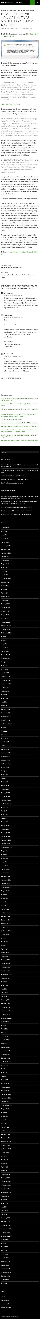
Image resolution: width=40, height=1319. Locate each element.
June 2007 (4, 1247)
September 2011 (6, 1061)
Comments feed (6, 1304)
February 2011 (5, 1087)
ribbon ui (16, 252)
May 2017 (4, 818)
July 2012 (4, 1025)
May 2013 (4, 989)
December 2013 (6, 963)
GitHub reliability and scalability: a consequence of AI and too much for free (20, 497)
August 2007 (5, 1239)
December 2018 (6, 753)
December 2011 (6, 1051)
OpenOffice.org (6, 104)
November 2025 (6, 553)
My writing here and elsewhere (21, 507)
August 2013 (5, 978)
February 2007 (5, 1261)
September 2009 (6, 1149)
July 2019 (4, 727)
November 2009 (6, 1141)
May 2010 (4, 1120)
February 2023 (5, 622)
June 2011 (4, 1072)
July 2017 (4, 811)
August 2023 (5, 615)
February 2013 (5, 1000)
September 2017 (6, 804)
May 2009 (4, 1163)
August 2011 (5, 1065)
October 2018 (5, 760)
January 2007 (5, 1265)
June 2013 (4, 985)
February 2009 (5, 1174)
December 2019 (6, 713)
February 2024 (5, 600)
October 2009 (5, 1145)
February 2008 (5, 1218)
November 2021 (6, 658)
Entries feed (5, 1300)
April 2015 (4, 905)
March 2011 (5, 1083)
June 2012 (4, 1029)
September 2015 (6, 887)
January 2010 (5, 1134)
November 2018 (6, 756)
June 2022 (4, 640)
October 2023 (5, 611)
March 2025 (5, 575)
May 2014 (4, 945)
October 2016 (5, 843)
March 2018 (5, 785)
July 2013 (4, 982)
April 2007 (4, 1254)
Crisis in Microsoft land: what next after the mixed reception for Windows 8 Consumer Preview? (19, 430)
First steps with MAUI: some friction (12, 476)
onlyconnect (18, 28)
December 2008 (6, 1181)
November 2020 (6, 684)
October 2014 (5, 927)
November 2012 (6, 1011)
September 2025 (6, 560)
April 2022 (4, 647)
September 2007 (6, 1236)
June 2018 (4, 774)
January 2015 (5, 916)
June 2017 (4, 814)
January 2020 (5, 709)
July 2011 (4, 1069)
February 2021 (5, 676)
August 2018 (5, 767)
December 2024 (6, 578)
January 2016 (5, 876)
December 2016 (6, 836)
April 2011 (4, 1080)
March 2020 (5, 705)
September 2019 (6, 724)
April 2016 (4, 865)
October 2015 (5, 883)
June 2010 (4, 1116)
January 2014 (5, 960)
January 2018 (5, 793)
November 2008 (6, 1185)
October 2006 (5, 1276)
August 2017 (5, 807)
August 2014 (5, 934)
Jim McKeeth (8, 293)
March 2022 (5, 651)
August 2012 (5, 1022)
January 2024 (5, 604)
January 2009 (5, 1178)
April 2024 (4, 593)
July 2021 (4, 662)
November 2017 (6, 800)
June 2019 (4, 731)
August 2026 (5, 527)
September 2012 (6, 1018)
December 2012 (6, 1007)
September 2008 (6, 1192)
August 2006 (5, 1279)
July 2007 (4, 1243)
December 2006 (6, 1269)
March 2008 (5, 1214)
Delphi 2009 (34, 34)
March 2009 (5, 1170)
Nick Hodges (8, 315)
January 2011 (5, 1091)
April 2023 (4, 618)
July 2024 (4, 589)
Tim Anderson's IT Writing (11, 2)
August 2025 (5, 564)
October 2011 (5, 1058)
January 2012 (5, 1047)
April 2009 (4, 1167)
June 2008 (4, 1203)
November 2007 (6, 1229)
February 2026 (5, 546)
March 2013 (5, 996)
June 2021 (4, 665)
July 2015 (4, 894)
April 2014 (4, 949)
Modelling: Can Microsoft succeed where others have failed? (18, 275)
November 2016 (6, 840)
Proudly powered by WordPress (9, 1316)
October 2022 (5, 629)
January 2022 (5, 655)
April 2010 (4, 1123)
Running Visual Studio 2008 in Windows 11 (15, 479)
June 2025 (4, 567)
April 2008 (4, 1210)
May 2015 (4, 902)
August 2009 (5, 1152)
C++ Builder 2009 (9, 36)
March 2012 (5, 1040)
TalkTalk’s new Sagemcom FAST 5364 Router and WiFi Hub (19, 440)
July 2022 (4, 636)
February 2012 (5, 1043)
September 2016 (6, 847)
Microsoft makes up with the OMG (12, 266)
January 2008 (5, 1221)
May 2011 (4, 1076)
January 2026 (5, 549)
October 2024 (5, 582)
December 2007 (6, 1225)
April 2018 (4, 782)
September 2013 (6, 974)
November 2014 (6, 923)
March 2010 (5, 1127)
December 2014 (6, 920)
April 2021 (4, 669)
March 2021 (5, 673)
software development (26, 10)
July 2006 (4, 1283)
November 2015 (6, 880)
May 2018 (4, 778)
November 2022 (6, 625)
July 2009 (4, 1156)
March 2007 (5, 1258)
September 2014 (6, 931)
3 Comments (28, 28)
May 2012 (4, 1032)
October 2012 (5, 1014)
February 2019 (5, 745)
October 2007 (5, 1232)
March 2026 (5, 542)
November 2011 (6, 1054)
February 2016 (5, 873)
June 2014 (4, 942)
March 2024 (5, 596)
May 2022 (4, 644)
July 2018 (4, 771)
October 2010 (5, 1101)
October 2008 (5, 1189)
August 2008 (5, 1196)
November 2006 (6, 1272)
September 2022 (6, 633)
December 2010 (6, 1094)
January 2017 (5, 833)
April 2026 (4, 538)
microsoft (4, 10)
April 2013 (4, 992)
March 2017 (5, 825)
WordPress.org (6, 1307)
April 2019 (4, 738)
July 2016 (4, 854)
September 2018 (6, 764)
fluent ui (22, 252)
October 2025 (5, 556)
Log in (3, 1296)
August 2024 (5, 586)
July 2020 (4, 695)
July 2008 (4, 1200)
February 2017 (5, 829)
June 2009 (4, 1160)
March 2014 (5, 952)
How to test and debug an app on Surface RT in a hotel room (20, 423)
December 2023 (6, 607)
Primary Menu (37, 2)
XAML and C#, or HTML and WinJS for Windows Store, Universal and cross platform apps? (18, 415)
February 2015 (5, 913)
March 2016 (5, 869)
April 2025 (4, 571)
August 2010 (5, 1109)
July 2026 (4, 531)
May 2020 (4, 702)
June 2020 (4, 698)
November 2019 (6, 716)
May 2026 (4, 535)
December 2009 (6, 1138)
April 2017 (4, 822)
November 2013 (6, 967)
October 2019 (5, 720)
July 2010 (4, 1112)
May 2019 (4, 734)
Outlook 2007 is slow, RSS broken (11, 419)
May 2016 (4, 862)
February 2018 (5, 789)
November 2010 (6, 1098)
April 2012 (4, 1036)
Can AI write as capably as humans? (12, 483)
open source (13, 10)
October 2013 (5, 971)
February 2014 (5, 956)
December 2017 (6, 796)
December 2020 (6, 680)
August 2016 (5, 851)
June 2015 (4, 898)
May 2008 (4, 1207)
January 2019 (5, 749)
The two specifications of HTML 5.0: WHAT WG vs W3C (18, 426)
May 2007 (4, 1250)
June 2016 (4, 858)
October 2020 (5, 687)
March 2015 (5, 909)
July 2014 (4, 938)
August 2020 (5, 691)
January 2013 (5, 1003)
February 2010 (5, 1130)
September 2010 (6, 1105)
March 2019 (5, 742)
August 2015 (5, 891)
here (24, 70)
